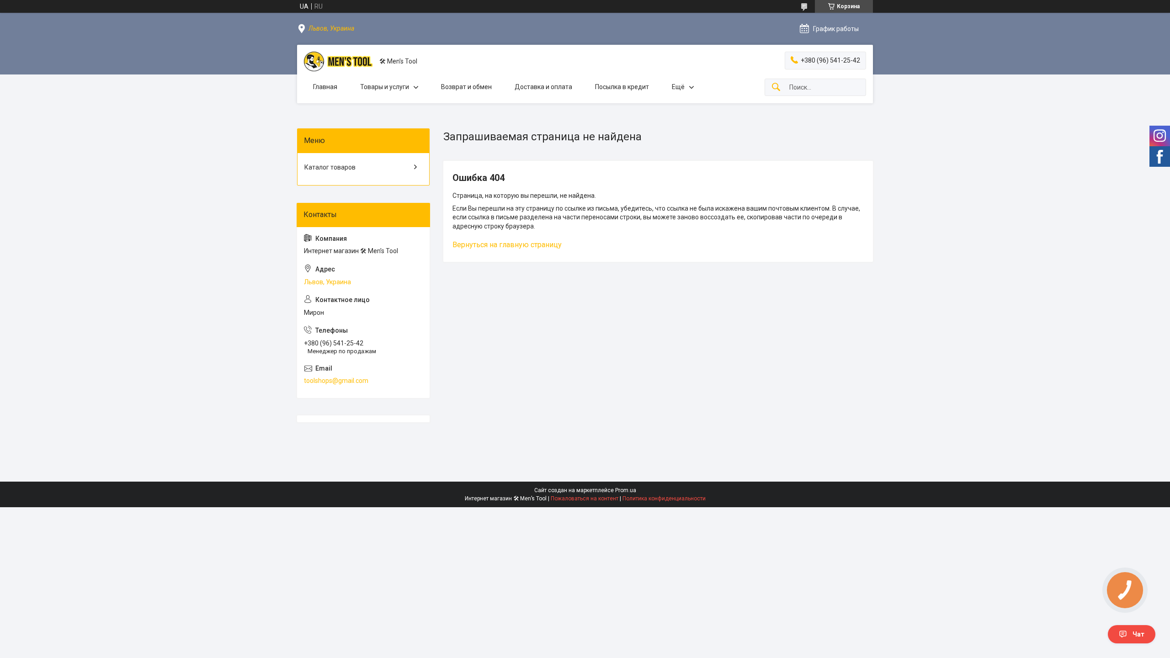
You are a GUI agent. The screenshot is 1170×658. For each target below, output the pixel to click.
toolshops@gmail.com (336, 380)
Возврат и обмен (466, 86)
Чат (1138, 634)
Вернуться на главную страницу (507, 244)
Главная (325, 86)
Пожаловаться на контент (584, 498)
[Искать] (776, 87)
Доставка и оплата (543, 86)
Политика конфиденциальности (664, 498)
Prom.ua (625, 490)
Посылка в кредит (622, 86)
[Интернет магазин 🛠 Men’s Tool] (338, 61)
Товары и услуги (384, 86)
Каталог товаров (330, 167)
